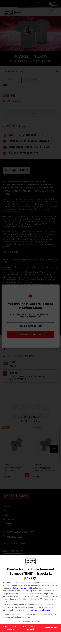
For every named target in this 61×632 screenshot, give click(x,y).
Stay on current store (30, 325)
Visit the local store (31, 334)
